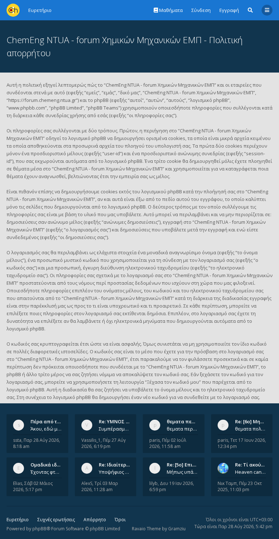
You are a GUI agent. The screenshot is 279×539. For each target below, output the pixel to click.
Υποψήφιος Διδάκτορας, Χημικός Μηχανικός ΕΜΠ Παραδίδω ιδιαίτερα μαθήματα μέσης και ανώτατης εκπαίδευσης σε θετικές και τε (114, 472)
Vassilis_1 (91, 440)
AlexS (86, 483)
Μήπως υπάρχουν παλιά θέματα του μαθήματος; (182, 472)
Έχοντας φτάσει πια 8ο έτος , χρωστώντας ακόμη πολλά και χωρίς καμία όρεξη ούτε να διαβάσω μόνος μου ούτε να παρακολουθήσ (46, 472)
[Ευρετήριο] (13, 10)
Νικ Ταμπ (227, 483)
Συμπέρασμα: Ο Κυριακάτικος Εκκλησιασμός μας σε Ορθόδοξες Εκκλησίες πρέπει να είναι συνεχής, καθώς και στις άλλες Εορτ (114, 428)
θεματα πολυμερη (250, 428)
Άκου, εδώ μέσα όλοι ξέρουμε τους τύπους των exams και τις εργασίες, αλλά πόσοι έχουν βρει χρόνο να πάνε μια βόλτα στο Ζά (46, 428)
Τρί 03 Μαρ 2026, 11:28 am (99, 486)
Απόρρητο (95, 520)
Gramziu (177, 529)
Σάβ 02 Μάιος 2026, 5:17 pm (33, 486)
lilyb (153, 483)
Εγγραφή (229, 10)
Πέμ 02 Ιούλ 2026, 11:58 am (167, 443)
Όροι (120, 520)
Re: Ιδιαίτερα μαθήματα (126, 464)
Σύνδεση (201, 10)
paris (154, 440)
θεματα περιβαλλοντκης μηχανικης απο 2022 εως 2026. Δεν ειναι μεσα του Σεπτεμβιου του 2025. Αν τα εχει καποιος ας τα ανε (182, 428)
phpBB (39, 529)
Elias (17, 483)
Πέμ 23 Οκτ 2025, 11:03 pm (240, 486)
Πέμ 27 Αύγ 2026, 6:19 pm (103, 443)
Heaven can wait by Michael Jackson (250, 472)
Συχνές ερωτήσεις (56, 520)
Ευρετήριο (18, 520)
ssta (17, 440)
